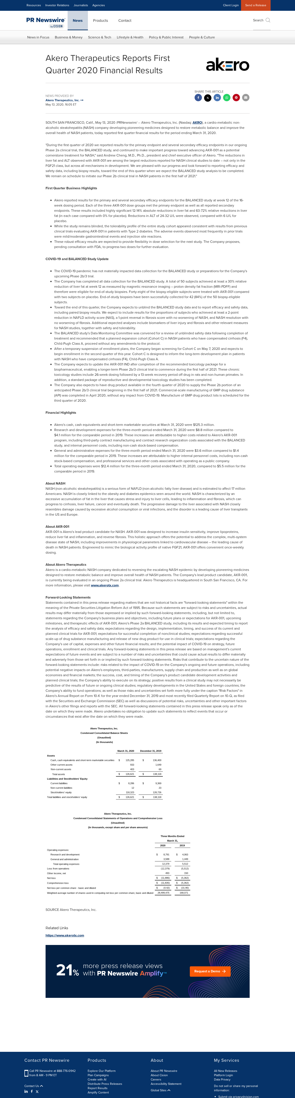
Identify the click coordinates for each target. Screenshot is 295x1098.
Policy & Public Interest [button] (166, 37)
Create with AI (97, 1079)
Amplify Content (98, 1092)
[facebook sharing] (198, 98)
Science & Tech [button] (99, 37)
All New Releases (225, 1071)
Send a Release (255, 5)
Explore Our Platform (102, 1071)
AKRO (197, 122)
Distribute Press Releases (105, 1084)
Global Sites (159, 1090)
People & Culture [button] (202, 37)
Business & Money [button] (68, 37)
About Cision (159, 1075)
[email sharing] (245, 98)
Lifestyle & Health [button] (130, 37)
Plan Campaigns (98, 1075)
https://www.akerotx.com (65, 935)
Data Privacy (222, 1079)
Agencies (98, 5)
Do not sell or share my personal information (236, 1088)
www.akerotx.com (105, 585)
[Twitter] (37, 1091)
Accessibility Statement (166, 1084)
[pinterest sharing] (236, 98)
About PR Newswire (164, 1071)
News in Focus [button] (38, 37)
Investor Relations (57, 5)
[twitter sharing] (207, 98)
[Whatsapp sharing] (226, 98)
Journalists (81, 5)
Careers (156, 1079)
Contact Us (32, 1086)
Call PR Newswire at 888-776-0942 (52, 1071)
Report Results (98, 1088)
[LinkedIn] (26, 1091)
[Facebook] (32, 1091)
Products (100, 20)
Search (258, 20)
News (78, 20)
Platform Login (223, 1075)
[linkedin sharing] (217, 98)
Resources (34, 5)
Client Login (231, 5)
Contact (124, 20)
